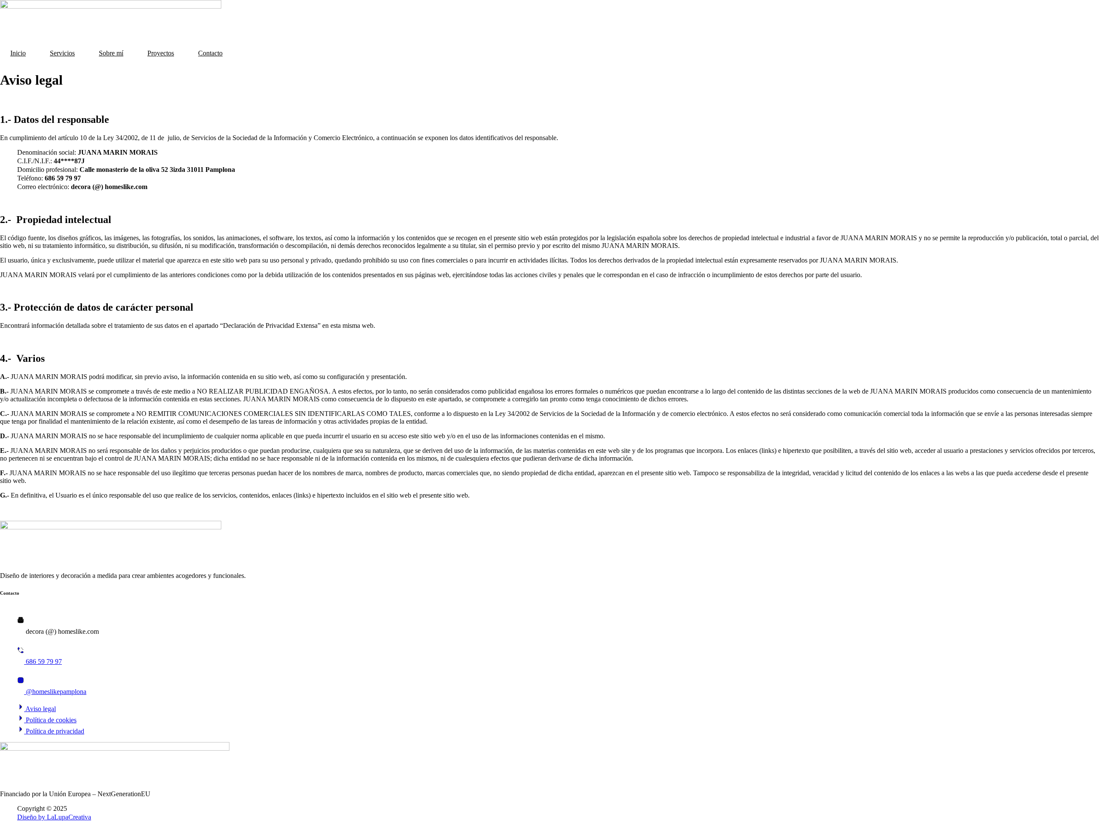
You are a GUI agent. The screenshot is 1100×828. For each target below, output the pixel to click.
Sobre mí (111, 53)
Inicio (18, 53)
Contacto (210, 53)
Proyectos (160, 53)
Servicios (62, 53)
